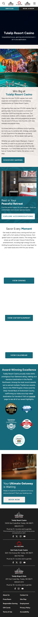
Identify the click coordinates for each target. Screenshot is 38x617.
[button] (3, 3)
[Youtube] (24, 536)
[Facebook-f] (13, 536)
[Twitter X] (17, 536)
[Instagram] (21, 536)
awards (32, 396)
